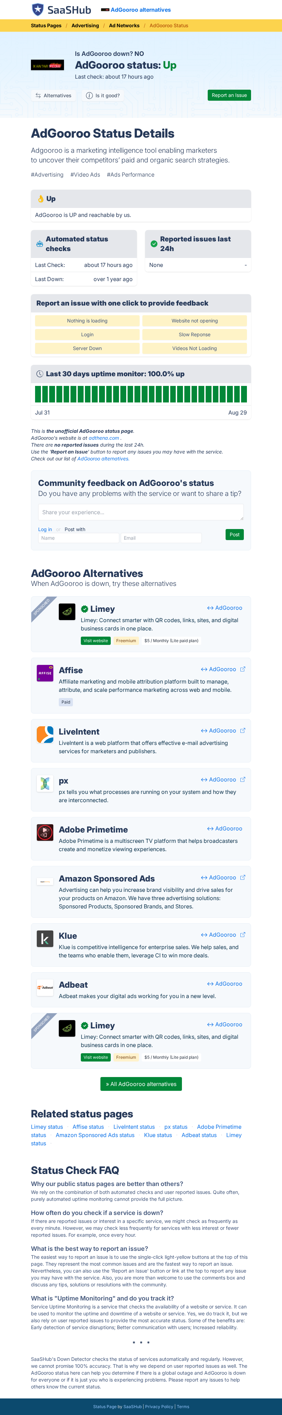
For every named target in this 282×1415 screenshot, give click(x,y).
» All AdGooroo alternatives (141, 1083)
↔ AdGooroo (224, 607)
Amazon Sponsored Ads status (95, 1135)
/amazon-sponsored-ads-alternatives (85, 870)
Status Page (105, 1406)
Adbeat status (199, 1135)
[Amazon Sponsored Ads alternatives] (45, 881)
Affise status (88, 1126)
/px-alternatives (57, 772)
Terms (183, 1406)
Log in (45, 529)
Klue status (158, 1135)
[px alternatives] (45, 783)
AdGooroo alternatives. (103, 458)
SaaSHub (132, 1406)
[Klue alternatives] (45, 938)
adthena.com (104, 438)
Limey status (47, 1126)
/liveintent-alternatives (65, 723)
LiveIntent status (134, 1126)
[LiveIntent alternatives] (45, 734)
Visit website (96, 640)
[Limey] (67, 612)
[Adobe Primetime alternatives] (45, 832)
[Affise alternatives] (45, 673)
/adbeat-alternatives (63, 976)
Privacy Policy (159, 1406)
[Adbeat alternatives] (45, 987)
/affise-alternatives (61, 662)
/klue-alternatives (59, 927)
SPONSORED (42, 607)
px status (175, 1126)
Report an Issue (229, 95)
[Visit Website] (242, 669)
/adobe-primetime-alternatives (76, 821)
